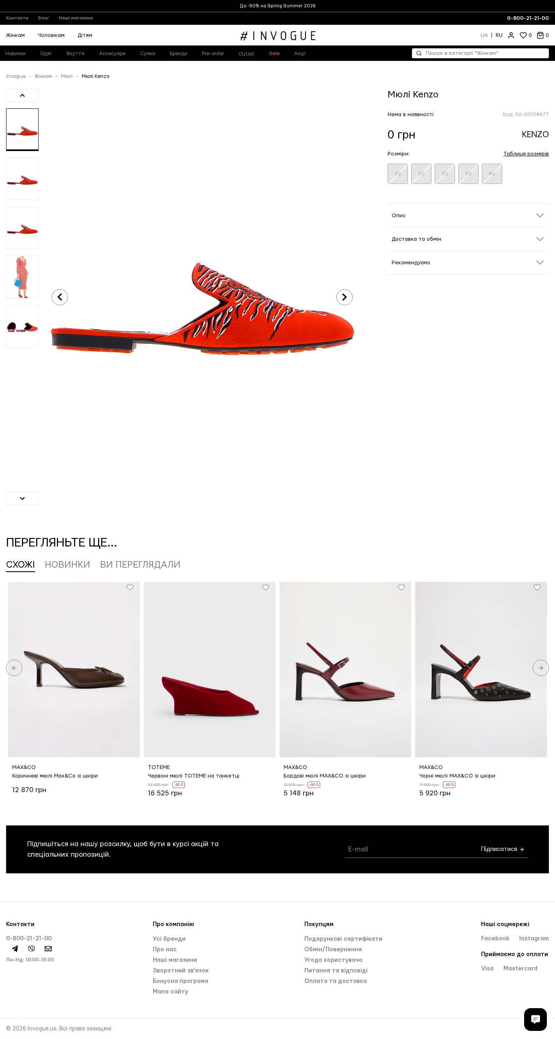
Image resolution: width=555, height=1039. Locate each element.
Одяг (46, 53)
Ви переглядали (140, 564)
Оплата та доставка (335, 981)
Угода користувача (333, 960)
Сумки (147, 53)
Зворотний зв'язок (181, 971)
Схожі (20, 564)
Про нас (165, 950)
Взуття (76, 53)
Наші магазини (76, 18)
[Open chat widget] (535, 1019)
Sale (274, 53)
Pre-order (213, 53)
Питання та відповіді (336, 971)
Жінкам (43, 76)
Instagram (534, 939)
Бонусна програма (180, 981)
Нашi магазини (175, 960)
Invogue (16, 76)
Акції (300, 53)
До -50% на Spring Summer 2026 (278, 6)
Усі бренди (169, 939)
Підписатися (500, 849)
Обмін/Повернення (333, 950)
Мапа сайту (170, 992)
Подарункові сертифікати (343, 939)
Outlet (246, 54)
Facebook (496, 939)
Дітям (85, 35)
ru (499, 35)
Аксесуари (112, 53)
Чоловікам (51, 35)
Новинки (67, 564)
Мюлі (67, 76)
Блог (43, 18)
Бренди (178, 53)
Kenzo (535, 134)
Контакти (17, 18)
